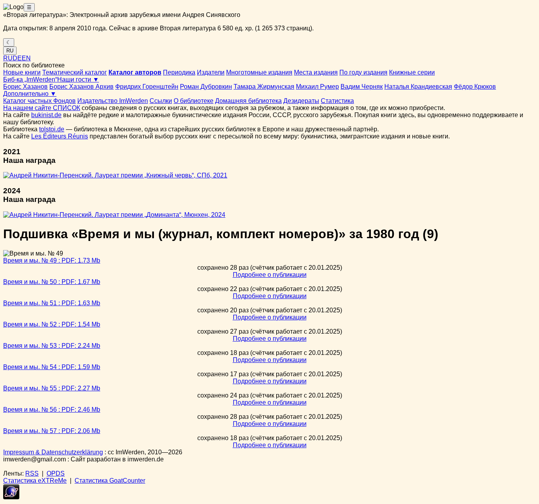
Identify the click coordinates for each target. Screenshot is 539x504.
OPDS (56, 473)
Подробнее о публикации (270, 274)
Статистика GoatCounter (110, 480)
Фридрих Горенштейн (146, 86)
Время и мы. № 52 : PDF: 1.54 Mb (51, 324)
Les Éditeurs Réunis (59, 136)
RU (9, 51)
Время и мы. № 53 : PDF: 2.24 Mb (51, 345)
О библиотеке (193, 100)
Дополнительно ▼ (29, 93)
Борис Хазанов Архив (81, 86)
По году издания (363, 72)
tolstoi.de (51, 129)
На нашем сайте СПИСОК (41, 108)
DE (17, 58)
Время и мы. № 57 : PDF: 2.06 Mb (51, 430)
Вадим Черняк (362, 86)
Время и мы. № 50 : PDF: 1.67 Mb (51, 281)
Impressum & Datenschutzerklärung (53, 452)
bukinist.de (46, 115)
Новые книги (22, 72)
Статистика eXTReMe (35, 480)
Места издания (316, 72)
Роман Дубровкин (206, 86)
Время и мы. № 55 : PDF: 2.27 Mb (51, 388)
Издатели (211, 72)
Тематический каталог (74, 72)
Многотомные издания (259, 72)
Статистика (337, 100)
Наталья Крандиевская (418, 86)
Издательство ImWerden (112, 100)
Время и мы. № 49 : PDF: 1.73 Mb (51, 260)
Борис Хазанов (25, 86)
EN (26, 58)
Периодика (179, 72)
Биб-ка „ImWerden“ (30, 79)
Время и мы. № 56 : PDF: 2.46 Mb (51, 409)
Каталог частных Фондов (39, 100)
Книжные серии (412, 72)
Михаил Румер (317, 86)
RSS (32, 473)
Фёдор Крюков (475, 86)
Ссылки (161, 100)
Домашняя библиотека (248, 100)
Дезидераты (301, 100)
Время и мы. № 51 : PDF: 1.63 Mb (51, 303)
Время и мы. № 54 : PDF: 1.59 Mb (51, 367)
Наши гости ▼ (78, 79)
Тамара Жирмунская (264, 86)
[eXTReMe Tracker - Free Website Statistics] (11, 497)
